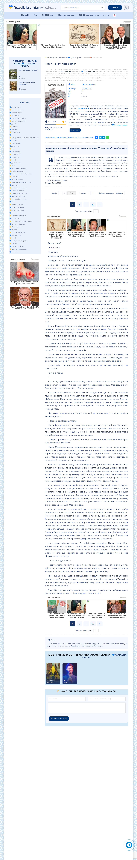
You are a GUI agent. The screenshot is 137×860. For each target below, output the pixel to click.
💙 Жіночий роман (16, 179)
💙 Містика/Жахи (15, 235)
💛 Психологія (14, 132)
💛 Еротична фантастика (18, 249)
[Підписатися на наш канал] (114, 15)
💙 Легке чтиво (14, 107)
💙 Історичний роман (17, 224)
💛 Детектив (13, 177)
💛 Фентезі (13, 126)
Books (35, 7)
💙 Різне (12, 202)
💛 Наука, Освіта (15, 154)
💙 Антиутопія (14, 218)
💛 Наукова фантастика (18, 199)
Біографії (25, 15)
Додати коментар (59, 719)
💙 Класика (13, 140)
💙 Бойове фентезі (16, 213)
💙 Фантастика (14, 151)
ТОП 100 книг (48, 15)
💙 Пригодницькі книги (17, 118)
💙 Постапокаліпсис (16, 246)
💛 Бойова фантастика (17, 216)
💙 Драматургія (15, 163)
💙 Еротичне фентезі (17, 196)
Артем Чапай (66, 71)
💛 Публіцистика (15, 143)
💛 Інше (12, 165)
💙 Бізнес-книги (15, 135)
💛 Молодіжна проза (16, 204)
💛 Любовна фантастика (18, 193)
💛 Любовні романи (16, 110)
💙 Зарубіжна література (18, 168)
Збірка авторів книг (66, 15)
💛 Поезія (12, 160)
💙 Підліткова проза (16, 207)
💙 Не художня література (18, 241)
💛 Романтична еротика (18, 188)
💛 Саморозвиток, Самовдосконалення (23, 138)
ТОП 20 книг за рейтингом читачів (94, 15)
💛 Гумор (12, 149)
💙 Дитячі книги (14, 157)
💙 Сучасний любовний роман (20, 174)
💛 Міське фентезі (16, 227)
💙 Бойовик (13, 252)
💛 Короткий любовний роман (20, 182)
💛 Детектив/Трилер (16, 210)
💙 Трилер (13, 229)
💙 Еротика (13, 185)
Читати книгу (75, 130)
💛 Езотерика (14, 115)
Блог (36, 15)
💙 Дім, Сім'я (13, 124)
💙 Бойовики (14, 129)
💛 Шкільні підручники (17, 121)
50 (93, 204)
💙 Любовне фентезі (16, 190)
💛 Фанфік (13, 243)
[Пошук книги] (102, 7)
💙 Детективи (14, 146)
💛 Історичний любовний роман (20, 221)
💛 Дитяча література (17, 232)
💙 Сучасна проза (15, 112)
